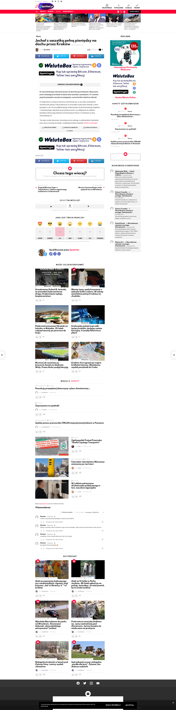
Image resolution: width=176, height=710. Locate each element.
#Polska (58, 11)
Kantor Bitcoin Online (125, 98)
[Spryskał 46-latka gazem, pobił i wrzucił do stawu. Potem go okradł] (114, 18)
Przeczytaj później (50, 127)
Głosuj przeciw (44, 522)
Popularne (118, 8)
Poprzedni (36, 23)
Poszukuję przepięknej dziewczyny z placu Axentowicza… (62, 389)
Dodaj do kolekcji (91, 127)
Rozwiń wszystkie (67, 512)
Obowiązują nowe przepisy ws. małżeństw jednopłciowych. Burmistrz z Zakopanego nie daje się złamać (96, 26)
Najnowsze (107, 8)
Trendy (137, 8)
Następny (140, 23)
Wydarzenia (56, 286)
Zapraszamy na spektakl (47, 406)
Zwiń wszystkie (80, 512)
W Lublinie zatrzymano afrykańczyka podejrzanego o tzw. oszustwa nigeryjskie (85, 486)
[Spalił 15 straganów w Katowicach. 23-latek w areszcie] (79, 18)
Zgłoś (71, 130)
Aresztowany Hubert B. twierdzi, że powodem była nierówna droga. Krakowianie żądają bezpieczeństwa (61, 26)
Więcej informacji (113, 705)
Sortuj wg (88, 512)
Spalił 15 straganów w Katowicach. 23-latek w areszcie (78, 25)
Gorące (128, 8)
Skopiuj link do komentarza (55, 516)
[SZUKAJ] (121, 11)
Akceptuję (129, 705)
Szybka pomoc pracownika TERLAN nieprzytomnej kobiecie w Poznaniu (69, 423)
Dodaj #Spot (134, 11)
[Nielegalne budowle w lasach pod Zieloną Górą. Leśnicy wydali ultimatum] (52, 650)
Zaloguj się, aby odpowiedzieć (54, 522)
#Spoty (43, 11)
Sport (46, 359)
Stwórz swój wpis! (91, 123)
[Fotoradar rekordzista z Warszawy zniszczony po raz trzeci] (52, 467)
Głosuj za (41, 522)
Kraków (39, 156)
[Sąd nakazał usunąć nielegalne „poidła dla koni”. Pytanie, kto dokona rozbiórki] (88, 650)
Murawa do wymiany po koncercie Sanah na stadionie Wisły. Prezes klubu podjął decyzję (51, 365)
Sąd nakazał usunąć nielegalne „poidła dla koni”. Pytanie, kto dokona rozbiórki (86, 664)
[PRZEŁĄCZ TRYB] (118, 11)
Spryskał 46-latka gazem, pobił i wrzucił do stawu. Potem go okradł (114, 25)
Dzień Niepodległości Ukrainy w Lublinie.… (124, 173)
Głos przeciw (88, 206)
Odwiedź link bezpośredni (68, 84)
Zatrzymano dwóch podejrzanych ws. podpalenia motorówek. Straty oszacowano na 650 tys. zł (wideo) (131, 26)
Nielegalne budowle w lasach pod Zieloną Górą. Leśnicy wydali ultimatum (51, 664)
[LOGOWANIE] (124, 11)
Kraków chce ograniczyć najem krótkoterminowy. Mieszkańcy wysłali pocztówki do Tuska (86, 365)
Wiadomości (68, 11)
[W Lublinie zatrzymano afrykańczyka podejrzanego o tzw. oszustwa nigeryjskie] (52, 489)
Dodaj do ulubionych (71, 127)
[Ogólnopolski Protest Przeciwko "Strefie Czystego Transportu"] (52, 446)
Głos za (51, 206)
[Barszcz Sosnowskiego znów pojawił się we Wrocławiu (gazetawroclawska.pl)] (174, 355)
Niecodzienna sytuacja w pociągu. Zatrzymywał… (126, 225)
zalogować (44, 503)
